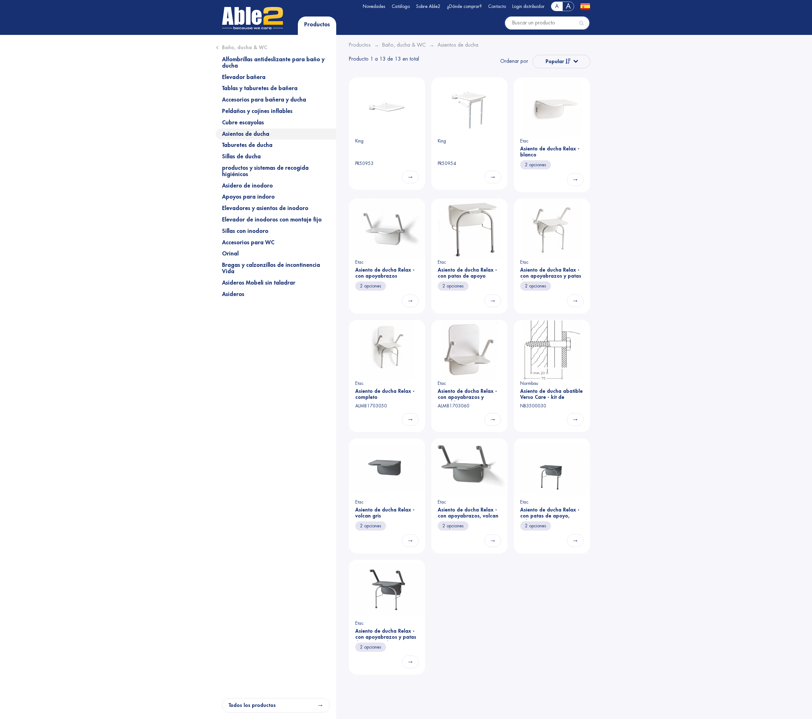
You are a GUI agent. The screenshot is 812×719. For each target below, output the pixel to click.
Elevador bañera (243, 77)
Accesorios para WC (248, 242)
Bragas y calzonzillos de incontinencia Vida (271, 268)
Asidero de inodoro (247, 185)
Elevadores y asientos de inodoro (265, 208)
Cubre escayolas (243, 122)
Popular (556, 61)
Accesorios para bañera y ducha (264, 99)
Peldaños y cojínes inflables (257, 111)
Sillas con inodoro (245, 231)
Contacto (497, 6)
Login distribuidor (528, 6)
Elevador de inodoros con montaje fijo (272, 219)
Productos (317, 24)
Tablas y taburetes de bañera (260, 88)
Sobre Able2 (428, 6)
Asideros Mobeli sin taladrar (258, 283)
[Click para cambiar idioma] (585, 6)
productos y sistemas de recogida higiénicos (265, 171)
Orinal (230, 253)
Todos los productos (252, 705)
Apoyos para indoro (248, 197)
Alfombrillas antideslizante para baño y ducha (273, 62)
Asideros (233, 294)
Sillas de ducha (241, 156)
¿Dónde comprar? (464, 6)
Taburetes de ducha (247, 145)
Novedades (374, 6)
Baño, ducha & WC (244, 47)
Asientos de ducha (245, 134)
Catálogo (401, 6)
